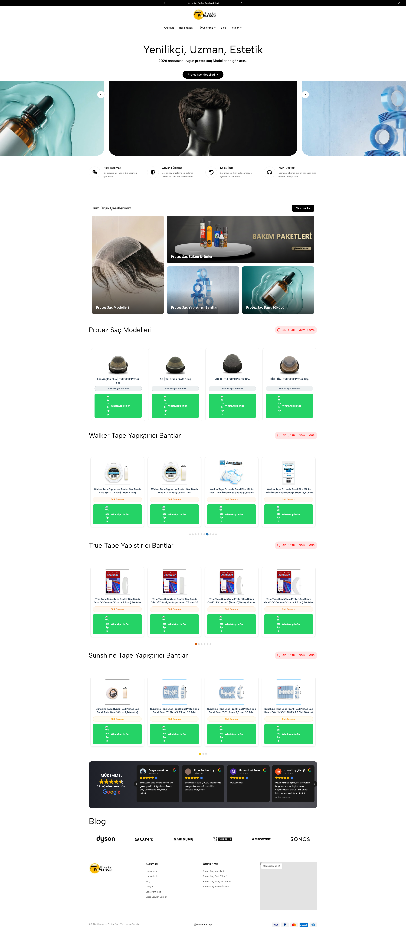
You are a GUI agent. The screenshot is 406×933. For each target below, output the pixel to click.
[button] (242, 3)
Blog (223, 27)
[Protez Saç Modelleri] (203, 94)
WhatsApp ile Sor (120, 405)
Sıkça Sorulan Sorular (156, 897)
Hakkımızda (186, 27)
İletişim (235, 27)
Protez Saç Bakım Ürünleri (216, 886)
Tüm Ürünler (303, 208)
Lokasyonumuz (153, 891)
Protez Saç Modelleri (213, 871)
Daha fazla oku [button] (283, 797)
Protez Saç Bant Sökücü (215, 876)
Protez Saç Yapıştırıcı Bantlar (217, 881)
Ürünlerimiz (206, 27)
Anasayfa (169, 27)
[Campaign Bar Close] (400, 3)
